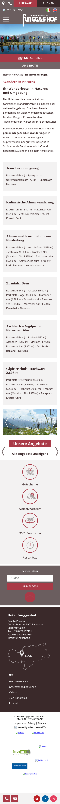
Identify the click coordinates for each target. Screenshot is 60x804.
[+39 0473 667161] (10, 3)
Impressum (20, 723)
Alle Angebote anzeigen (29, 454)
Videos (13, 692)
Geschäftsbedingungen (22, 687)
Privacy (32, 723)
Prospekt (14, 703)
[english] (55, 10)
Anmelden (30, 586)
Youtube (37, 798)
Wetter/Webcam (30, 509)
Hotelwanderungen (36, 74)
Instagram (53, 798)
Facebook (45, 798)
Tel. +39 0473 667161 (20, 631)
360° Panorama (30, 533)
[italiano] (48, 10)
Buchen (48, 3)
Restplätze (30, 557)
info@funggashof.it (19, 638)
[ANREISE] (3, 3)
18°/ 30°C (18, 10)
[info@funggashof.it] (14, 798)
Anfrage (25, 3)
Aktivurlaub (17, 74)
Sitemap (41, 723)
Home (6, 74)
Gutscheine (30, 484)
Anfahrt (29, 656)
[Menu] (6, 19)
